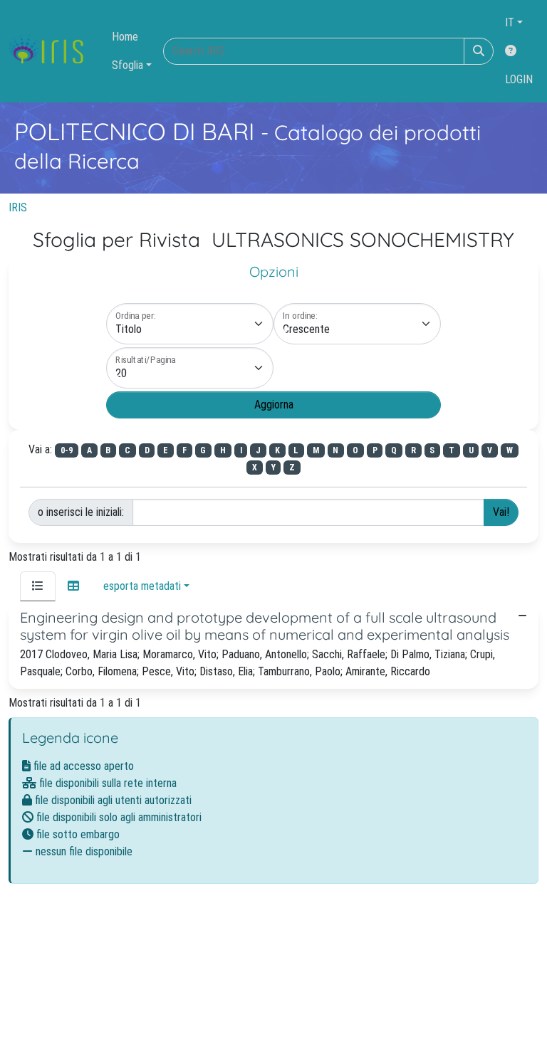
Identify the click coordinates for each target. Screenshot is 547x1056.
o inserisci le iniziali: (81, 512)
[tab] (38, 586)
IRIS (18, 207)
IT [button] (509, 22)
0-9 (67, 450)
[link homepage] (52, 51)
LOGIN (519, 79)
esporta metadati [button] (142, 586)
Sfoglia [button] (127, 65)
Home (125, 36)
